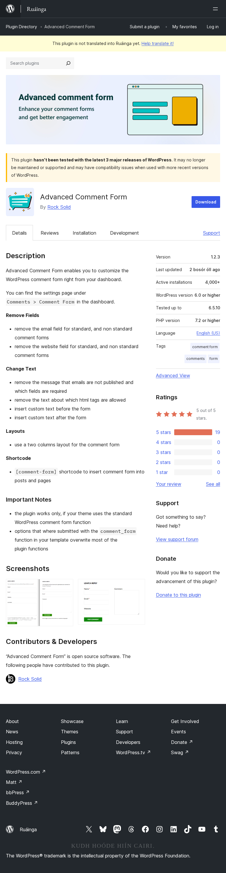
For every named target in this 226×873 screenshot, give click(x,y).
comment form (205, 347)
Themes (69, 732)
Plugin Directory (21, 26)
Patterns (70, 752)
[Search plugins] (68, 63)
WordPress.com (26, 772)
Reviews (50, 233)
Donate (182, 742)
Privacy (14, 752)
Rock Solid (59, 207)
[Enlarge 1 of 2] (65, 587)
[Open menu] (216, 9)
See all (213, 484)
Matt (14, 782)
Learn (122, 721)
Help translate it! (158, 43)
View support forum (177, 539)
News (12, 732)
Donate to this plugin (178, 595)
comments (195, 358)
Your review (168, 484)
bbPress (18, 792)
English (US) (208, 332)
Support (211, 233)
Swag (180, 752)
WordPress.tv (133, 752)
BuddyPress (22, 803)
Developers (128, 742)
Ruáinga (28, 829)
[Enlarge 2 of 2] (137, 587)
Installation (84, 233)
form (214, 358)
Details (19, 233)
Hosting (14, 742)
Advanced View (173, 375)
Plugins (68, 742)
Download (205, 201)
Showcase (72, 721)
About (12, 721)
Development (124, 233)
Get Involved (185, 721)
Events (178, 732)
